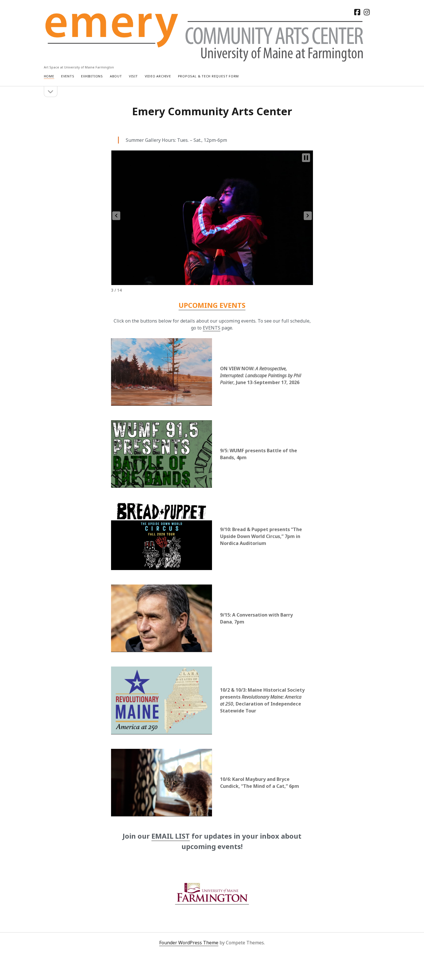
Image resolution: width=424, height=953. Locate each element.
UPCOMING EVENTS (212, 305)
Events (67, 76)
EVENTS (211, 328)
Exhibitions (92, 76)
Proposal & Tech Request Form (208, 76)
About (116, 76)
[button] (116, 215)
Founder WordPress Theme (188, 942)
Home (49, 76)
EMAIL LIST (170, 836)
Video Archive (158, 76)
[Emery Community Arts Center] (205, 59)
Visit (133, 76)
